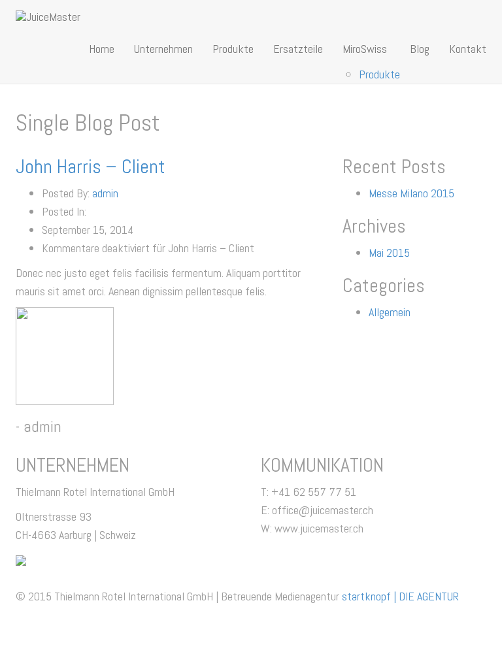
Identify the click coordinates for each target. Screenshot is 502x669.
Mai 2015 (389, 252)
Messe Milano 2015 (411, 193)
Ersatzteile (298, 48)
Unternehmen (163, 48)
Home (101, 48)
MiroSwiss (365, 48)
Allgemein (389, 311)
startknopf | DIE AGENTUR (400, 596)
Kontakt (467, 48)
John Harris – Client (90, 166)
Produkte (233, 48)
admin (105, 193)
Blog (419, 48)
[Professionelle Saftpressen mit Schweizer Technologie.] (48, 16)
